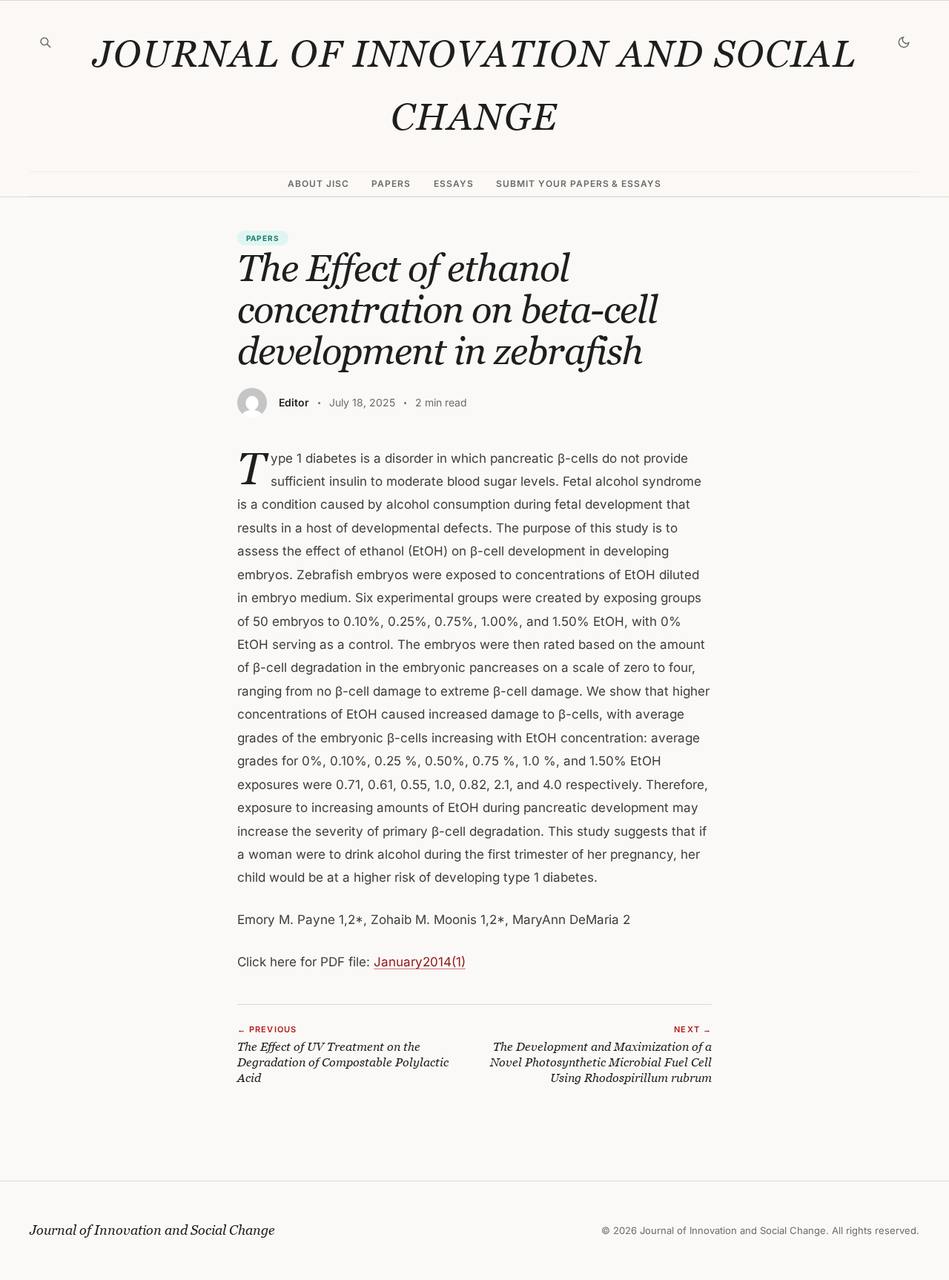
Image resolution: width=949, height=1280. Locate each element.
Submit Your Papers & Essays (578, 183)
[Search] (45, 42)
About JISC (318, 183)
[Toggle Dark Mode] (903, 42)
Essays (454, 183)
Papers (391, 183)
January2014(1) (420, 961)
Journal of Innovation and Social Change (474, 86)
